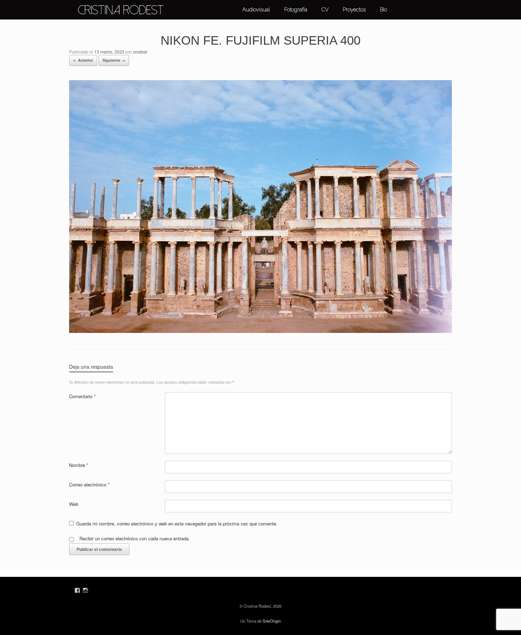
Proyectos (354, 9)
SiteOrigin (272, 621)
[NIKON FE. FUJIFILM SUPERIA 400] (260, 331)
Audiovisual (256, 9)
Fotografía (295, 9)
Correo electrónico (89, 484)
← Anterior (83, 60)
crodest (140, 52)
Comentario (82, 396)
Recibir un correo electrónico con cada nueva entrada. (134, 538)
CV (325, 9)
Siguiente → (113, 60)
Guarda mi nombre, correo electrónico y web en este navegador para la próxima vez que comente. (177, 523)
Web (73, 504)
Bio (383, 9)
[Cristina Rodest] (120, 10)
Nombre (78, 465)
